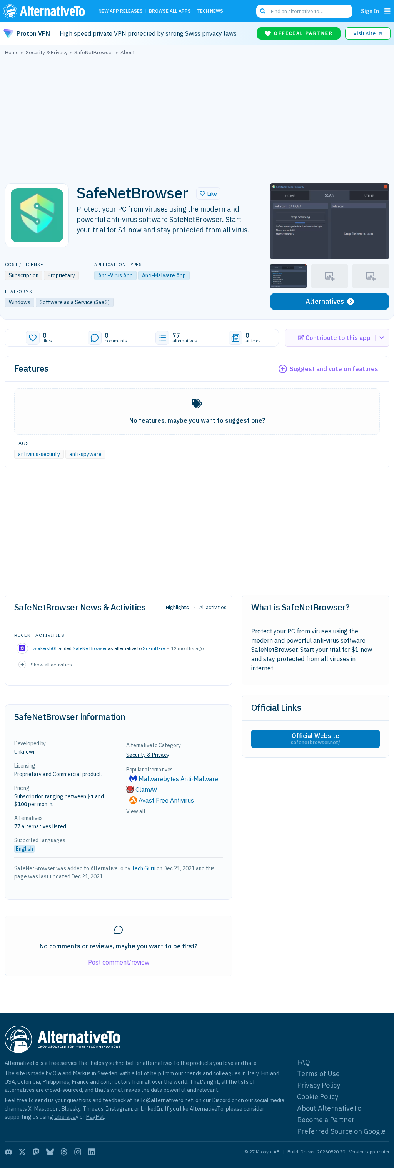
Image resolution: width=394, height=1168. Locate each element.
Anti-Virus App (115, 275)
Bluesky (70, 1108)
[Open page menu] (387, 11)
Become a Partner (326, 1119)
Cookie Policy (317, 1096)
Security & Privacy (147, 754)
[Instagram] (78, 1152)
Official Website (315, 739)
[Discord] (8, 1152)
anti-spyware (85, 454)
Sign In (370, 11)
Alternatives (325, 301)
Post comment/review (118, 962)
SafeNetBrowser (90, 648)
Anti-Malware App (164, 275)
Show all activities (51, 664)
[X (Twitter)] (22, 1152)
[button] (208, 193)
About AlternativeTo (329, 1108)
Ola (57, 1073)
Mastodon (46, 1108)
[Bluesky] (50, 1152)
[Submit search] (262, 11)
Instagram (119, 1108)
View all (135, 811)
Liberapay (66, 1116)
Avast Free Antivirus (166, 800)
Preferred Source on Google (341, 1131)
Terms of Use (318, 1073)
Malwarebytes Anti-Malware (178, 779)
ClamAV (146, 789)
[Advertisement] (197, 117)
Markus (82, 1073)
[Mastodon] (36, 1152)
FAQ (303, 1062)
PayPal (95, 1116)
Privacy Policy (318, 1085)
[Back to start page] (45, 11)
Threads (93, 1108)
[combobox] (304, 11)
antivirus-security (39, 454)
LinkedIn (151, 1108)
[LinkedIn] (91, 1152)
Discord (221, 1100)
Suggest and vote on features (334, 369)
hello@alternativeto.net (163, 1100)
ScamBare (154, 648)
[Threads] (64, 1152)
